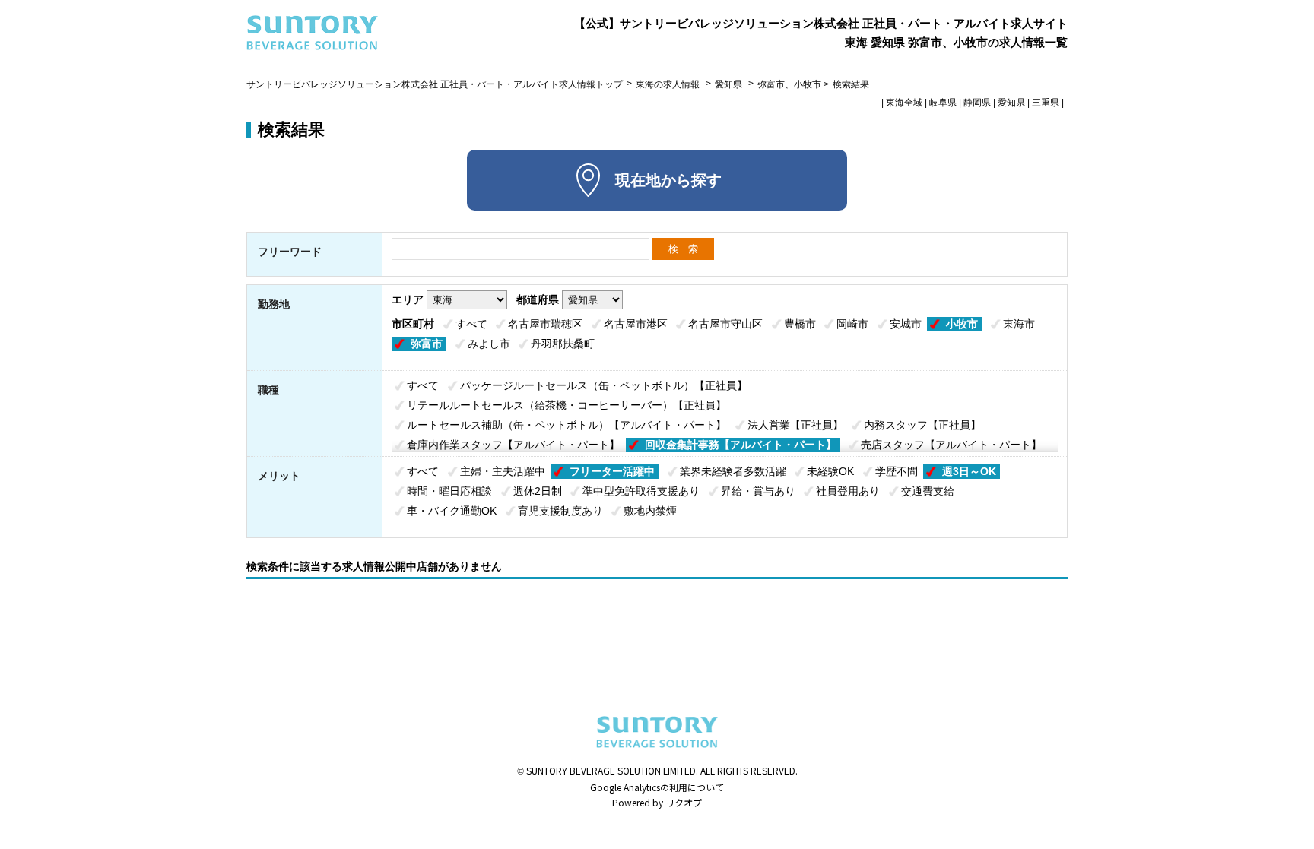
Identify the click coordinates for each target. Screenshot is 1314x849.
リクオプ (683, 802)
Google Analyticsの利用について (657, 787)
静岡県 (977, 102)
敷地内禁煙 (650, 511)
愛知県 (728, 84)
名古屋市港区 (636, 324)
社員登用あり (848, 491)
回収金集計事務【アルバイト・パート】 (740, 445)
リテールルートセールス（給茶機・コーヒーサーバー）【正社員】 (566, 405)
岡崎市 (852, 324)
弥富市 (427, 343)
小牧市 (962, 324)
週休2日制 (537, 491)
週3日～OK (969, 471)
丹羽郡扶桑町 (563, 343)
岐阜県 (943, 102)
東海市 (1019, 324)
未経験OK (830, 471)
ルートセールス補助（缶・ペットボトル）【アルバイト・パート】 (566, 425)
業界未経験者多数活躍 (733, 471)
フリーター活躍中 (612, 471)
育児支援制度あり (560, 511)
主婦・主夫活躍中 (502, 471)
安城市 (906, 324)
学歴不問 (896, 471)
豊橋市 (800, 324)
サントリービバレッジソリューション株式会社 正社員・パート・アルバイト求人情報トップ (434, 84)
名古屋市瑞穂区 (545, 324)
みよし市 (489, 343)
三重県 (1045, 102)
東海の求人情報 (669, 84)
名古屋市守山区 (725, 324)
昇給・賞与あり (758, 491)
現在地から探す (668, 180)
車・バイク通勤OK (452, 511)
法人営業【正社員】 (795, 425)
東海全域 (904, 102)
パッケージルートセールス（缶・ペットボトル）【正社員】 (603, 385)
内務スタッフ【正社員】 (922, 425)
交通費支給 (927, 491)
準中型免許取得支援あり (641, 491)
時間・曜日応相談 (449, 491)
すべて (471, 324)
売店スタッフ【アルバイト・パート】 (951, 445)
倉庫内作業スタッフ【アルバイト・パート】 (513, 445)
